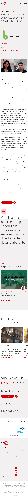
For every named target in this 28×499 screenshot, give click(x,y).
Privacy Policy (5, 491)
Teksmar (3, 456)
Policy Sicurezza (20, 493)
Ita (20, 3)
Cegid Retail (18, 456)
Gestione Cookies (21, 491)
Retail (2, 470)
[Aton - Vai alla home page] (3, 3)
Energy (3, 476)
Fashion (3, 472)
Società (3, 447)
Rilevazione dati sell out (21, 454)
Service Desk (18, 458)
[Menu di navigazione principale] (25, 3)
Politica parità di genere (9, 493)
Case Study (7, 11)
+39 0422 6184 (10, 402)
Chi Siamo (3, 450)
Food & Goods (4, 468)
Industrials (3, 474)
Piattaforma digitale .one (20, 451)
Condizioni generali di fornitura (9, 492)
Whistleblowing (21, 492)
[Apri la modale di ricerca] (17, 3)
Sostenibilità (4, 460)
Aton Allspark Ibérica (6, 454)
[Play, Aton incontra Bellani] (14, 66)
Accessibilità (14, 495)
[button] (10, 435)
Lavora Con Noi (5, 462)
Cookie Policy (13, 491)
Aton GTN (3, 458)
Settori (3, 465)
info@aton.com (9, 410)
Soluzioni (18, 447)
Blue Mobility (4, 452)
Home (2, 11)
